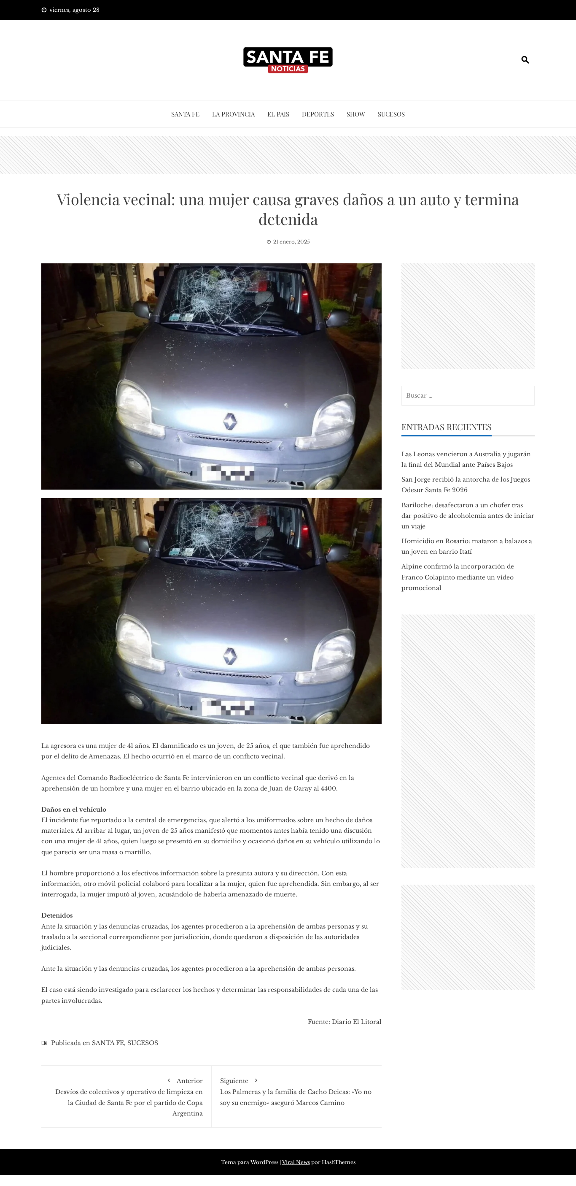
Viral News (296, 1162)
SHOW (356, 114)
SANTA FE (185, 114)
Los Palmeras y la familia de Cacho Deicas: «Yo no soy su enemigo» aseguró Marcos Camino (295, 1091)
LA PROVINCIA (233, 114)
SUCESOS (391, 114)
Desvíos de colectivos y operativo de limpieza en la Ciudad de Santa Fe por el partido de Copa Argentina (129, 1097)
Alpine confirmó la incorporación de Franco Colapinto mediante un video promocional (457, 577)
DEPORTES (318, 114)
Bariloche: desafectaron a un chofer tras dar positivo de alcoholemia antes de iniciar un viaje (467, 515)
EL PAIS (278, 114)
